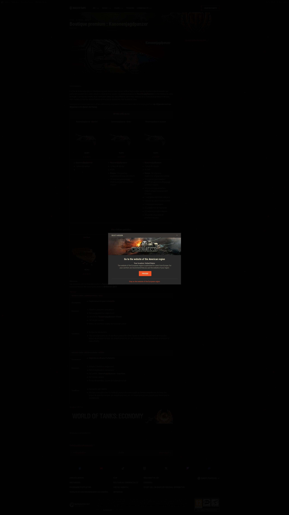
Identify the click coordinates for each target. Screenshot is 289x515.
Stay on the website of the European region (144, 281)
